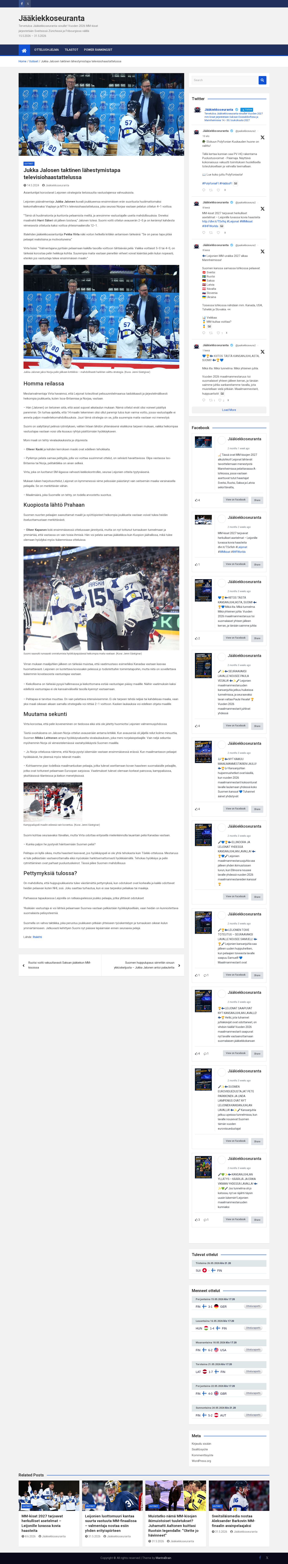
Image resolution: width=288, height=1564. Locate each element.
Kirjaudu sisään (201, 1443)
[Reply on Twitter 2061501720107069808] (204, 401)
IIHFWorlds (239, 551)
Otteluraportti (253, 1306)
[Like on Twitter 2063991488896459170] (219, 233)
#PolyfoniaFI (210, 183)
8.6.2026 (30, 1536)
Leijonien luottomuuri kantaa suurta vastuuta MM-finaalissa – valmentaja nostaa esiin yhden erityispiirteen (111, 1523)
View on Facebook (235, 499)
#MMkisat (246, 221)
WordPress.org (201, 1461)
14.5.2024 (33, 185)
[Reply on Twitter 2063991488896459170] (204, 233)
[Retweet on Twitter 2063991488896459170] (212, 233)
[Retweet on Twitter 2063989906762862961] (212, 333)
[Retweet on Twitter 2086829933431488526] (212, 191)
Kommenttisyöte (202, 1455)
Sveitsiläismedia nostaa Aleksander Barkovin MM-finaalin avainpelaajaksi (233, 1521)
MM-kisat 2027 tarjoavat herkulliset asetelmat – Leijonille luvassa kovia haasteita (42, 1523)
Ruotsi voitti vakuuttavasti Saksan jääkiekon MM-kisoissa (59, 965)
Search (262, 80)
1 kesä (206, 350)
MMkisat (225, 551)
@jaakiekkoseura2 (245, 131)
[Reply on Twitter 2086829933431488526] (204, 191)
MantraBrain (163, 1558)
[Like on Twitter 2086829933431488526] (219, 191)
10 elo (206, 136)
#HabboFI (225, 183)
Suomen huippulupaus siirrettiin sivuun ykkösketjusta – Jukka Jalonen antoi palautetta (144, 965)
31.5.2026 (94, 1536)
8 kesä (206, 207)
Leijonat (242, 547)
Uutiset (29, 163)
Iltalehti (37, 937)
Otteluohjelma (46, 50)
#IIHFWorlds (210, 226)
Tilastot (71, 50)
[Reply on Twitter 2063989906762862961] (204, 333)
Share (257, 500)
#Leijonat (233, 221)
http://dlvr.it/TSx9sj (214, 221)
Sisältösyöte (200, 1449)
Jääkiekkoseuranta (52, 18)
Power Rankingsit (98, 50)
